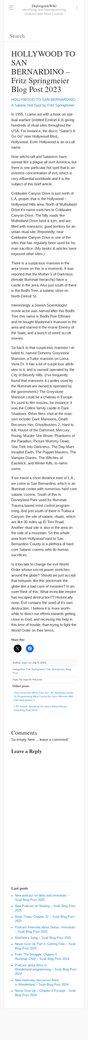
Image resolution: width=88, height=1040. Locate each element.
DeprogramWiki (44, 5)
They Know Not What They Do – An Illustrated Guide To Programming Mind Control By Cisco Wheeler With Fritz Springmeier (43, 696)
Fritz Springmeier (35, 669)
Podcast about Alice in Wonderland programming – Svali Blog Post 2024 (46, 970)
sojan (25, 662)
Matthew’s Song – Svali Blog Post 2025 (43, 938)
